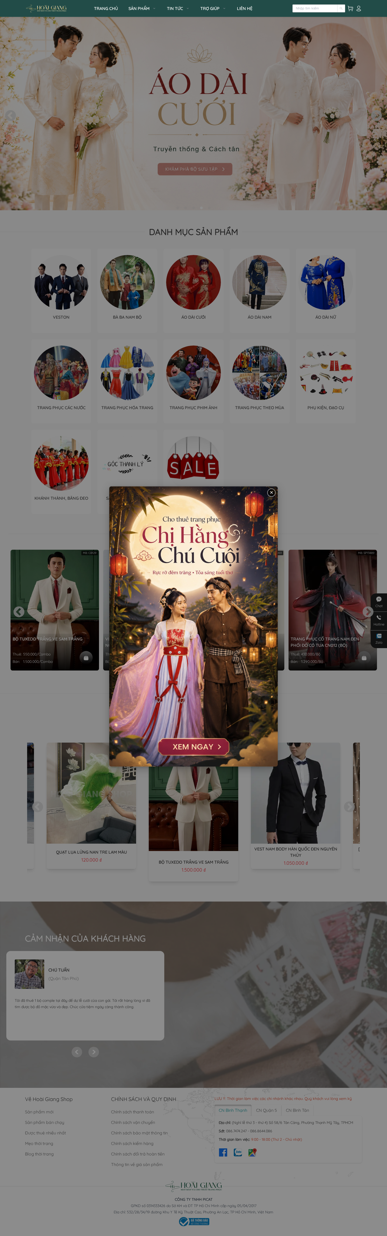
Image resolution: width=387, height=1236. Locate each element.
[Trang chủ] (58, 8)
